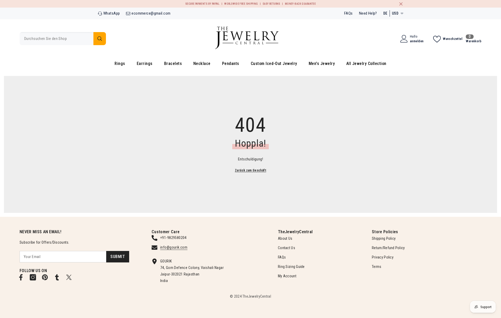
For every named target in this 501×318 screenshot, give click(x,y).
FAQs (348, 13)
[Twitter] (69, 277)
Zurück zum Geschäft (250, 170)
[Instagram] (33, 277)
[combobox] (56, 38)
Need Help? (368, 13)
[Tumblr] (57, 277)
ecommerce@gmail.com (151, 13)
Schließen (401, 4)
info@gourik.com (173, 247)
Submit (117, 256)
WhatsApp (111, 13)
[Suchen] (63, 38)
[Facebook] (21, 277)
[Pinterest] (45, 277)
